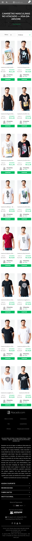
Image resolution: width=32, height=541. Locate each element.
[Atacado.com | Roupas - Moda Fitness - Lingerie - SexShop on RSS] (20, 523)
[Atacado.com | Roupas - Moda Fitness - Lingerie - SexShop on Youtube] (17, 523)
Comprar (8, 79)
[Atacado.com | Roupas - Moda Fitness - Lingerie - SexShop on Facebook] (12, 523)
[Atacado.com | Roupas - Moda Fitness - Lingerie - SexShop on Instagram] (15, 523)
